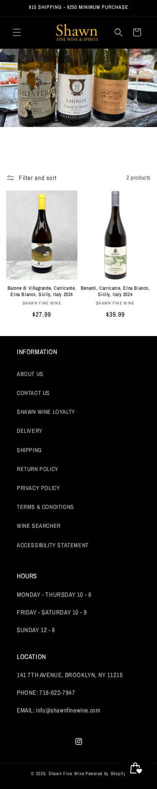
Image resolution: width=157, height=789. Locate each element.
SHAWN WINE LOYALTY (46, 412)
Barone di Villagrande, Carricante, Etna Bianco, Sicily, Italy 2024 (42, 291)
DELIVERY (30, 430)
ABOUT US (30, 374)
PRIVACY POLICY (38, 488)
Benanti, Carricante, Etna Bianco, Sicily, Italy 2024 (115, 291)
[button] (17, 32)
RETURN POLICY (38, 469)
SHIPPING (29, 450)
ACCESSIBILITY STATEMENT (53, 545)
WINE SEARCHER (39, 526)
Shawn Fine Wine (67, 773)
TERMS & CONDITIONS (45, 507)
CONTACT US (33, 393)
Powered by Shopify (105, 773)
